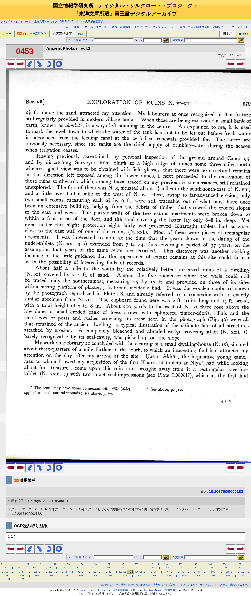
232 (64, 567)
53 (68, 564)
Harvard (58, 501)
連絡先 (233, 584)
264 (108, 567)
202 (20, 567)
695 (228, 575)
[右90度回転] (39, 67)
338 (211, 567)
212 (34, 567)
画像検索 (133, 584)
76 (95, 564)
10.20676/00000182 (226, 491)
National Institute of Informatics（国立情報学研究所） (107, 590)
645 (154, 575)
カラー (7, 33)
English (243, 33)
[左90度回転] (30, 67)
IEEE (70, 501)
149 (195, 564)
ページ (138, 40)
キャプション (161, 27)
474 (169, 572)
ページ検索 (74, 40)
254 (93, 567)
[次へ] (20, 67)
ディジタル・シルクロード (16, 21)
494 (198, 572)
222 (49, 567)
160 (210, 564)
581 (66, 575)
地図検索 (145, 584)
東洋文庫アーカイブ (45, 21)
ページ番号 (110, 27)
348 (225, 567)
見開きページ (220, 27)
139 (180, 564)
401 (50, 572)
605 (95, 575)
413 (65, 572)
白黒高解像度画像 (93, 21)
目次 (98, 27)
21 (28, 564)
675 (198, 575)
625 (125, 575)
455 (140, 572)
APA (46, 501)
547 (22, 575)
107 (136, 564)
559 (37, 575)
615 (110, 575)
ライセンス (206, 584)
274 (123, 567)
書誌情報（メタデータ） (135, 27)
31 (41, 564)
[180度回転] (49, 67)
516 (227, 572)
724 (22, 579)
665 (184, 575)
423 (80, 572)
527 (242, 572)
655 (169, 575)
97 (122, 564)
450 (120, 572)
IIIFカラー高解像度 (34, 33)
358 (240, 567)
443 (109, 572)
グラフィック (239, 27)
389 (35, 572)
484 (183, 572)
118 (151, 564)
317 (181, 567)
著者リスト (159, 584)
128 (166, 564)
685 (213, 575)
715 (8, 579)
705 (243, 575)
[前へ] (10, 67)
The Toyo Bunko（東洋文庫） (161, 590)
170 (224, 564)
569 (51, 575)
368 (6, 572)
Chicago (34, 501)
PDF (81, 33)
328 (196, 567)
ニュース (245, 584)
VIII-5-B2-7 (66, 21)
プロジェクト (190, 584)
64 (82, 564)
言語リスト (174, 584)
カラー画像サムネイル (79, 27)
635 (140, 575)
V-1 (78, 21)
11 (14, 564)
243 (78, 567)
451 (124, 572)
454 (136, 572)
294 (152, 567)
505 (213, 572)
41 (55, 564)
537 (7, 575)
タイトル (88, 40)
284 (137, 567)
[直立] (58, 67)
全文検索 (177, 40)
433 (94, 572)
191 (5, 567)
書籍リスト (107, 584)
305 (167, 567)
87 (109, 564)
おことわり (221, 584)
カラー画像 (178, 27)
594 (81, 575)
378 (21, 572)
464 (154, 572)
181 (239, 564)
